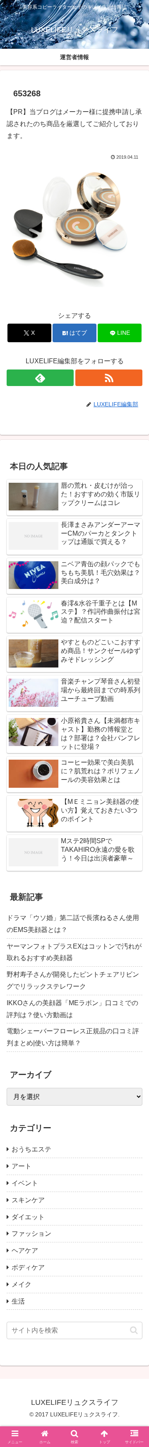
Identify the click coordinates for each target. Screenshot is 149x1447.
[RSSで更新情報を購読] (108, 377)
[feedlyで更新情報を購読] (40, 377)
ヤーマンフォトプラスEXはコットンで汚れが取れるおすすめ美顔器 (74, 952)
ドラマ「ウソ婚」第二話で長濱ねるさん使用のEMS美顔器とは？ (73, 923)
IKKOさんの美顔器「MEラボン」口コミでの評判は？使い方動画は (72, 1008)
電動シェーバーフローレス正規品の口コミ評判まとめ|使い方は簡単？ (73, 1037)
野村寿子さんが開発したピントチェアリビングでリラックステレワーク (73, 980)
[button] (134, 1330)
